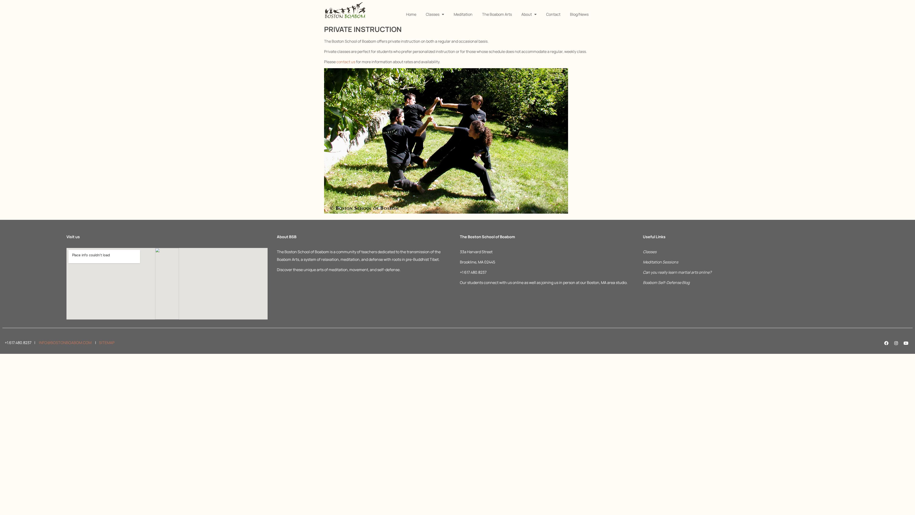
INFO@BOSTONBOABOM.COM (65, 342)
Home (411, 14)
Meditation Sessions (660, 262)
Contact (553, 14)
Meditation (463, 14)
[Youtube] (906, 343)
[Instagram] (896, 343)
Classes (432, 14)
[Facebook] (886, 343)
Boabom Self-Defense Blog (666, 282)
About (526, 14)
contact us (345, 61)
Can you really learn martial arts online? (677, 272)
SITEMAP (107, 342)
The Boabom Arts (497, 14)
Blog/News (579, 14)
